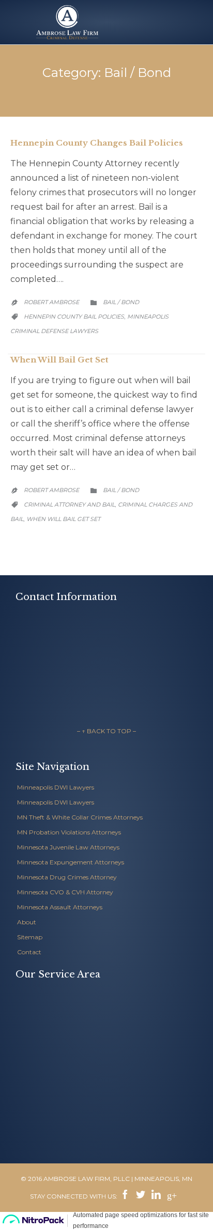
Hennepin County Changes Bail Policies (96, 143)
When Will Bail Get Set (59, 360)
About (26, 922)
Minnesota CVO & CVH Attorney (65, 892)
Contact (29, 952)
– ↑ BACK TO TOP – (106, 731)
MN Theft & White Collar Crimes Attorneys (80, 817)
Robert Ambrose (51, 302)
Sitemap (29, 937)
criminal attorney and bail (69, 504)
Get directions (36, 705)
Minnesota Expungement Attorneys (70, 862)
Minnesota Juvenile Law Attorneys (68, 847)
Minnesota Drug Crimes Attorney (67, 877)
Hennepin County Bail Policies (74, 316)
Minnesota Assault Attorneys (59, 907)
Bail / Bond (121, 302)
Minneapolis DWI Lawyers (55, 787)
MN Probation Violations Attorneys (69, 832)
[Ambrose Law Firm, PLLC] (67, 22)
